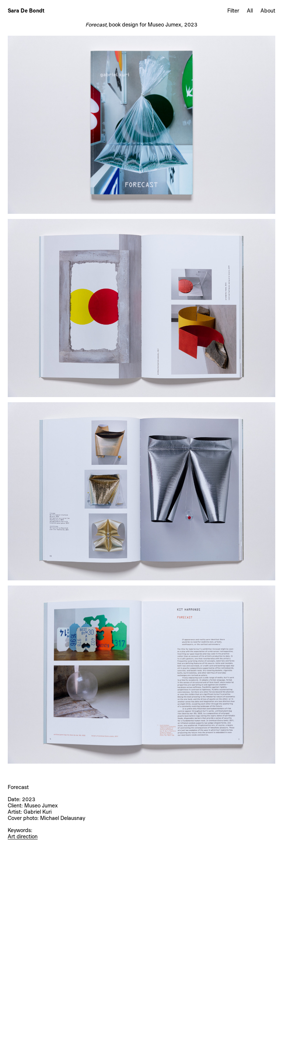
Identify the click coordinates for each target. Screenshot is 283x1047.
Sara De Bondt (26, 11)
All (250, 11)
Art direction (23, 836)
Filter (233, 11)
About (268, 11)
